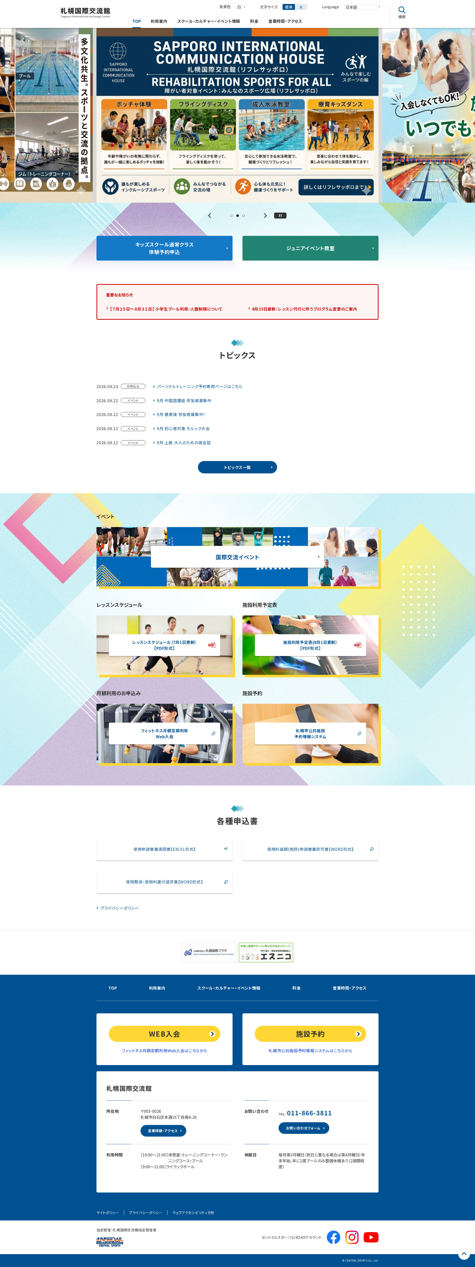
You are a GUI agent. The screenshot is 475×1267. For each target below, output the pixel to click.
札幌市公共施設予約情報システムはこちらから (310, 1050)
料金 (296, 988)
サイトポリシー (107, 1212)
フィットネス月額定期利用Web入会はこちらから (164, 1050)
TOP (112, 988)
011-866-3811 (309, 1112)
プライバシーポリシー (146, 1212)
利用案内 (157, 988)
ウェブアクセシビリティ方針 (193, 1212)
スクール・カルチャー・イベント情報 (229, 988)
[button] (210, 215)
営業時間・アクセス (350, 988)
